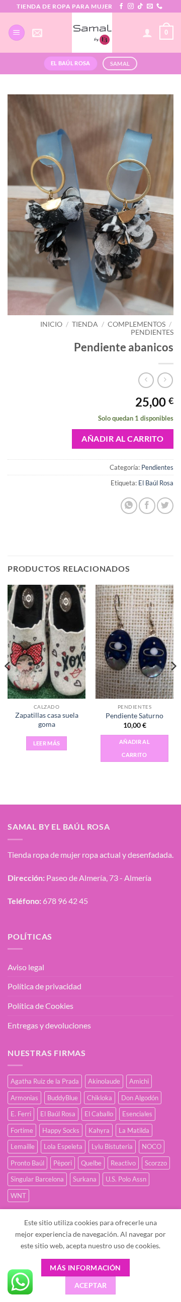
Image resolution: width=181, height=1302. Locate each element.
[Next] (173, 686)
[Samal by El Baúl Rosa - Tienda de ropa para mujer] (92, 33)
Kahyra (99, 1130)
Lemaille (23, 1146)
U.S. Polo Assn (126, 1179)
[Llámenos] (159, 6)
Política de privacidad (44, 986)
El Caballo (98, 1114)
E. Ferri (21, 1114)
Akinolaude (104, 1081)
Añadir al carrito (122, 438)
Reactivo (123, 1163)
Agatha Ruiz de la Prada (45, 1081)
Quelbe (91, 1163)
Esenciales (137, 1114)
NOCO (151, 1146)
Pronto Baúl (27, 1163)
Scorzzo (156, 1163)
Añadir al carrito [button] (134, 748)
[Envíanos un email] (150, 6)
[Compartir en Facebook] (147, 505)
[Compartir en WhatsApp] (129, 505)
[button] (17, 33)
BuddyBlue (62, 1098)
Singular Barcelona (37, 1179)
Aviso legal (26, 967)
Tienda (85, 324)
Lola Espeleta (63, 1146)
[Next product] (146, 380)
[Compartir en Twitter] (165, 505)
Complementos (136, 324)
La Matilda (134, 1130)
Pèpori (62, 1163)
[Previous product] (165, 380)
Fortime (22, 1130)
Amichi (139, 1081)
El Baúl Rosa (155, 483)
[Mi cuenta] (147, 33)
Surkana (85, 1179)
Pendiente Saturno (134, 716)
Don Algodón (139, 1098)
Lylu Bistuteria (112, 1146)
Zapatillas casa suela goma (46, 719)
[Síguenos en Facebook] (121, 6)
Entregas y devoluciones (49, 1025)
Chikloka (99, 1098)
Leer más (46, 743)
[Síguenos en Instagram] (131, 6)
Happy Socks (60, 1130)
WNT (18, 1196)
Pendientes (152, 332)
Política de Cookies (40, 1005)
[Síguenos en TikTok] (140, 6)
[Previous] (8, 686)
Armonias (24, 1098)
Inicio (51, 324)
